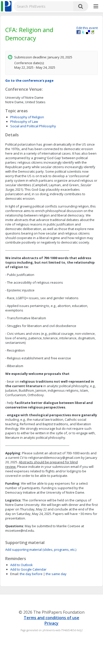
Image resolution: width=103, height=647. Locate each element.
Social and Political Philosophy (33, 126)
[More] (95, 6)
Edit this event (87, 28)
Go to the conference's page (29, 80)
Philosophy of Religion (27, 117)
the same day (56, 574)
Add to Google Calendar (28, 569)
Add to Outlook (21, 565)
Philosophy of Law (24, 121)
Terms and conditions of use (51, 617)
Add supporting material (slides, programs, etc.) (40, 549)
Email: (14, 574)
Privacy (51, 623)
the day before (31, 574)
